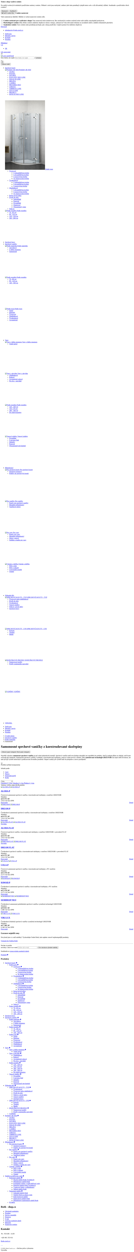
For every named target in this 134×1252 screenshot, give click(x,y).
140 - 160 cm (13, 283)
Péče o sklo (13, 566)
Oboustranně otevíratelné (17, 446)
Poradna (7, 39)
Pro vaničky (19, 501)
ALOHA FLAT (7, 828)
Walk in (11, 209)
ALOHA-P (5, 791)
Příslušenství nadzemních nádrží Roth (25, 1200)
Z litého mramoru (15, 250)
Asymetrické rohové (16, 379)
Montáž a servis (10, 36)
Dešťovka (8, 34)
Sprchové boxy (10, 242)
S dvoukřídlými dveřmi (21, 175)
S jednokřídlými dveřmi (21, 173)
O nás (7, 1219)
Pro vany (16, 532)
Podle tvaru (49, 169)
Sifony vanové (14, 538)
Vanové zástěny (22, 436)
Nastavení (5, 11)
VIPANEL (8, 723)
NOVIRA (12, 75)
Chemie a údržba (24, 564)
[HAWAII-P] (10, 878)
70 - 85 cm (12, 212)
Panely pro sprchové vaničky (18, 503)
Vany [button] (6, 340)
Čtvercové (12, 171)
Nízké (11, 311)
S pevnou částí (14, 440)
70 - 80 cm (12, 279)
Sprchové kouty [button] (10, 68)
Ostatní (11, 571)
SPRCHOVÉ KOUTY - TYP (37, 597)
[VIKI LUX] (10, 913)
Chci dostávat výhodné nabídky (48, 947)
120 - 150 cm (13, 216)
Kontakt (7, 37)
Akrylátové (13, 248)
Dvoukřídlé (17, 203)
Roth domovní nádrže (20, 1197)
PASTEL (12, 73)
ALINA (12, 72)
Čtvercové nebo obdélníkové (18, 599)
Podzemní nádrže (15, 1178)
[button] (2, 45)
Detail (131, 802)
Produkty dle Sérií (25, 70)
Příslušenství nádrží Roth (21, 1182)
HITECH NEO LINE (16, 94)
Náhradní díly (10, 1085)
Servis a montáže (10, 1215)
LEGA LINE (13, 90)
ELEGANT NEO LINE (17, 77)
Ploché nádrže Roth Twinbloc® (23, 1180)
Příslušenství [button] (9, 468)
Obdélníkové (13, 188)
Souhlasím (13, 11)
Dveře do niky (14, 197)
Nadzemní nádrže (15, 1191)
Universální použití (15, 570)
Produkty (4, 955)
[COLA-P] (9, 861)
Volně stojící (13, 344)
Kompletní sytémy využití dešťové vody (26, 1183)
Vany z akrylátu (22, 373)
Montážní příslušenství (16, 505)
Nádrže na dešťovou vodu (14, 1176)
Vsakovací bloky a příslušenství (23, 1187)
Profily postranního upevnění (18, 664)
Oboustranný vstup (19, 207)
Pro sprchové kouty (26, 470)
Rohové (11, 377)
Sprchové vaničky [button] (11, 244)
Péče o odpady (14, 568)
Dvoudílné (12, 438)
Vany (7, 1048)
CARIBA (12, 83)
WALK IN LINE (15, 79)
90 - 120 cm (13, 281)
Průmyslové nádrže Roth (21, 1199)
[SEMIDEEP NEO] (15, 896)
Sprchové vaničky (11, 1017)
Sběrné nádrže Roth (19, 1189)
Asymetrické (13, 320)
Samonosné (13, 251)
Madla (11, 634)
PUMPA (12, 1202)
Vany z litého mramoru (29, 342)
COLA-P (5, 865)
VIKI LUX (5, 917)
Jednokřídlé (17, 199)
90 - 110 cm (13, 214)
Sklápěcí (12, 442)
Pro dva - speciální (15, 381)
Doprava (8, 1217)
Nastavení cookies (11, 1224)
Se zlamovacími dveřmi (21, 178)
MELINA (12, 81)
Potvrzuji (4, 27)
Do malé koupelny (15, 412)
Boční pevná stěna (15, 195)
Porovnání (4, 802)
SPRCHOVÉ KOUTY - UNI (36, 629)
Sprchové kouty (10, 963)
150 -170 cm (13, 409)
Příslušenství (9, 1142)
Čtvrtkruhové (13, 180)
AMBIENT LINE (15, 88)
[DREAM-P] (10, 804)
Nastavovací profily (15, 662)
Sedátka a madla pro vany (17, 540)
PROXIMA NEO (15, 85)
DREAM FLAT (7, 847)
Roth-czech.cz (5, 1241)
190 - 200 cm (17, 1070)
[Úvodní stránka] (7, 56)
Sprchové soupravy (15, 471)
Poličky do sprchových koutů (19, 473)
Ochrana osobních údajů (13, 1221)
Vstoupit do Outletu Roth (9, 941)
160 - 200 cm (13, 218)
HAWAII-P (5, 882)
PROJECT (12, 92)
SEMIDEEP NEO (8, 900)
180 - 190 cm (13, 410)
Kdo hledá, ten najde (8, 58)
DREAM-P (5, 808)
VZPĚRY (16, 691)
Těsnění (11, 632)
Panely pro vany (14, 534)
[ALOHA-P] (10, 787)
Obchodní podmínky (12, 1211)
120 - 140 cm (13, 407)
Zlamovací (16, 205)
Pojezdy (12, 631)
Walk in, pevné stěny (16, 607)
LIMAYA (12, 87)
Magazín (8, 1223)
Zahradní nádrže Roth (20, 1193)
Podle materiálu (22, 246)
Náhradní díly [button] (9, 595)
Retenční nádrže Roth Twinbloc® (24, 1185)
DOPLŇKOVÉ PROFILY (34, 660)
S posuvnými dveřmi (20, 177)
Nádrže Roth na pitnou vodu (22, 1195)
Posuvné (16, 201)
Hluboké (12, 312)
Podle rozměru (21, 211)
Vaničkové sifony (15, 507)
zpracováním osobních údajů (19, 951)
